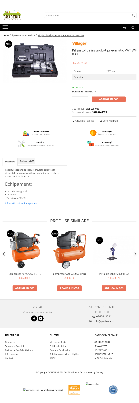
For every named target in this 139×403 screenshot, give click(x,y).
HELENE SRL (12, 335)
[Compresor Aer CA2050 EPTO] (69, 249)
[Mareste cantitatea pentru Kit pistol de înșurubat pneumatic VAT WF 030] (85, 99)
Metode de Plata (58, 342)
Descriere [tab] (10, 161)
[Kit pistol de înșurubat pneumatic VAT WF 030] (35, 61)
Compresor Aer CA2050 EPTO (69, 273)
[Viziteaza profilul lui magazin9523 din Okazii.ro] (74, 390)
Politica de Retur (58, 346)
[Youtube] (41, 318)
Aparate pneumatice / (24, 35)
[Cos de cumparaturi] (132, 27)
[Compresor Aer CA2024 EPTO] (24, 249)
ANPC (52, 358)
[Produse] (5, 28)
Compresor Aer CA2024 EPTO (24, 273)
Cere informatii (110, 120)
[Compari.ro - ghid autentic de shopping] (113, 390)
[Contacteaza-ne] (124, 27)
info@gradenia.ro (103, 321)
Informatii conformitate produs (21, 203)
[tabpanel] (35, 61)
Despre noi (10, 342)
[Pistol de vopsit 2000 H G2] (114, 250)
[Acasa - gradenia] (19, 15)
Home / (7, 35)
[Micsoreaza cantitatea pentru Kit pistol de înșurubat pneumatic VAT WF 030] (74, 99)
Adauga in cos (108, 99)
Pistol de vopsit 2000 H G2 (114, 273)
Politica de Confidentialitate (19, 350)
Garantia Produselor (60, 350)
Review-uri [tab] (27, 161)
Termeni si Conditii (14, 346)
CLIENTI (54, 335)
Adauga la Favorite (84, 120)
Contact (9, 358)
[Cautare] (133, 15)
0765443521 (104, 316)
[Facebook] (34, 318)
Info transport (12, 354)
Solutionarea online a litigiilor (64, 354)
